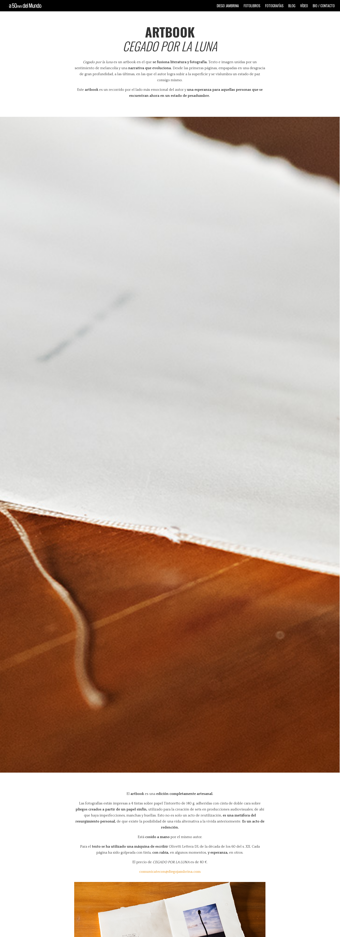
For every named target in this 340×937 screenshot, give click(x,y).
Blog (291, 6)
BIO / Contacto (324, 6)
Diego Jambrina (228, 6)
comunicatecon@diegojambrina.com (170, 872)
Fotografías (274, 6)
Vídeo (304, 6)
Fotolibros (252, 6)
